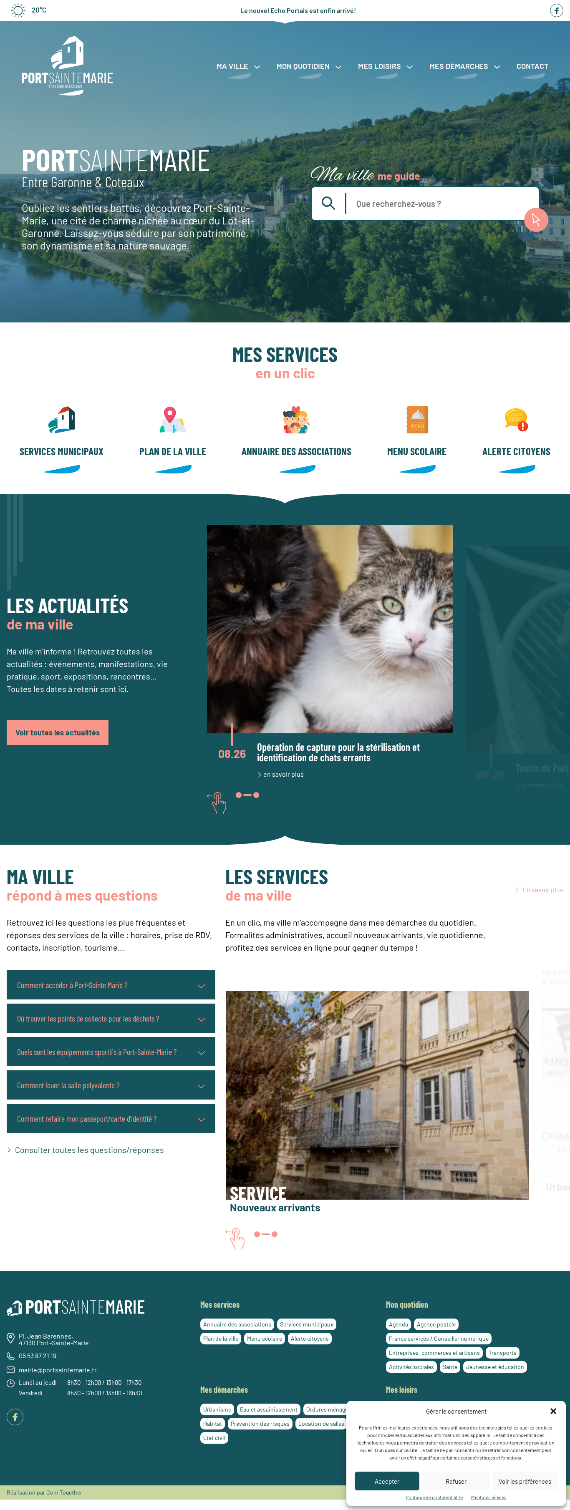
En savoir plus (542, 889)
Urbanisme (217, 1409)
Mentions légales (489, 1497)
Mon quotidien (304, 65)
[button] (553, 1411)
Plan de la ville (172, 451)
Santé (450, 1366)
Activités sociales (411, 1366)
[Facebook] (556, 10)
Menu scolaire (416, 451)
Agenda (398, 1324)
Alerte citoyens (516, 451)
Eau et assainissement (269, 1409)
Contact (532, 65)
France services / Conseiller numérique (439, 1338)
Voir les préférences (525, 1481)
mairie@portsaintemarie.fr (58, 1370)
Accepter (387, 1481)
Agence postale (436, 1324)
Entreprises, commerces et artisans (434, 1352)
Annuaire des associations (296, 451)
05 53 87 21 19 (37, 1356)
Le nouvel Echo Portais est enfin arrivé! (298, 10)
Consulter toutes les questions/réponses (89, 1149)
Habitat (212, 1423)
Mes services (220, 1304)
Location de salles (321, 1423)
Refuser (456, 1481)
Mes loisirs (380, 65)
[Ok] (536, 220)
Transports (503, 1352)
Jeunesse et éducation (495, 1366)
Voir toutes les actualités (57, 732)
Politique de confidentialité (434, 1497)
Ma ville (233, 65)
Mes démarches (459, 65)
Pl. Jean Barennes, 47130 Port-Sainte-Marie (54, 1339)
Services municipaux (61, 451)
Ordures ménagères (331, 1409)
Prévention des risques (260, 1423)
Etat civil (214, 1437)
